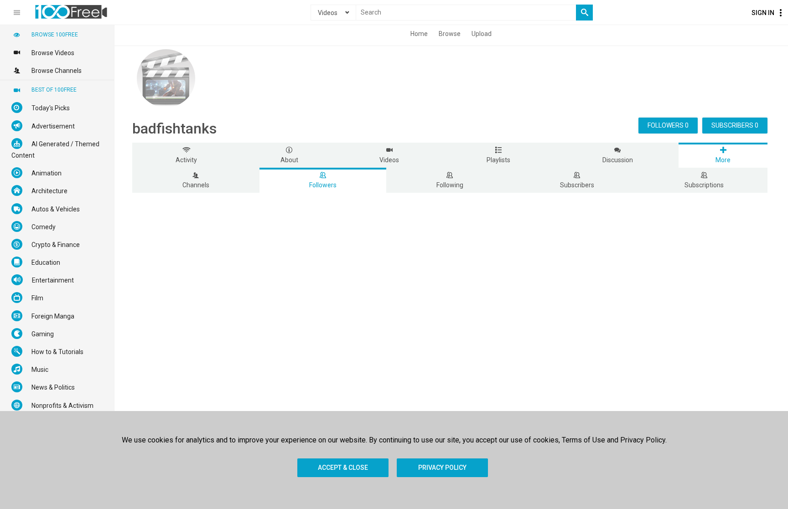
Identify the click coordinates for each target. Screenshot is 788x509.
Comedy (43, 227)
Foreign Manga (52, 316)
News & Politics (53, 387)
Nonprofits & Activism (62, 405)
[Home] (71, 12)
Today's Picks (50, 108)
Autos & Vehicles (55, 209)
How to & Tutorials (57, 351)
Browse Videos (52, 53)
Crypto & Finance (55, 244)
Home (419, 33)
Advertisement (53, 126)
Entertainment (53, 280)
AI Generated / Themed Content (55, 149)
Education (45, 262)
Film (37, 298)
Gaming (42, 334)
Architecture (49, 191)
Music (39, 369)
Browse (450, 33)
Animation (46, 173)
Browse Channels (56, 70)
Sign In (763, 12)
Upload (482, 33)
